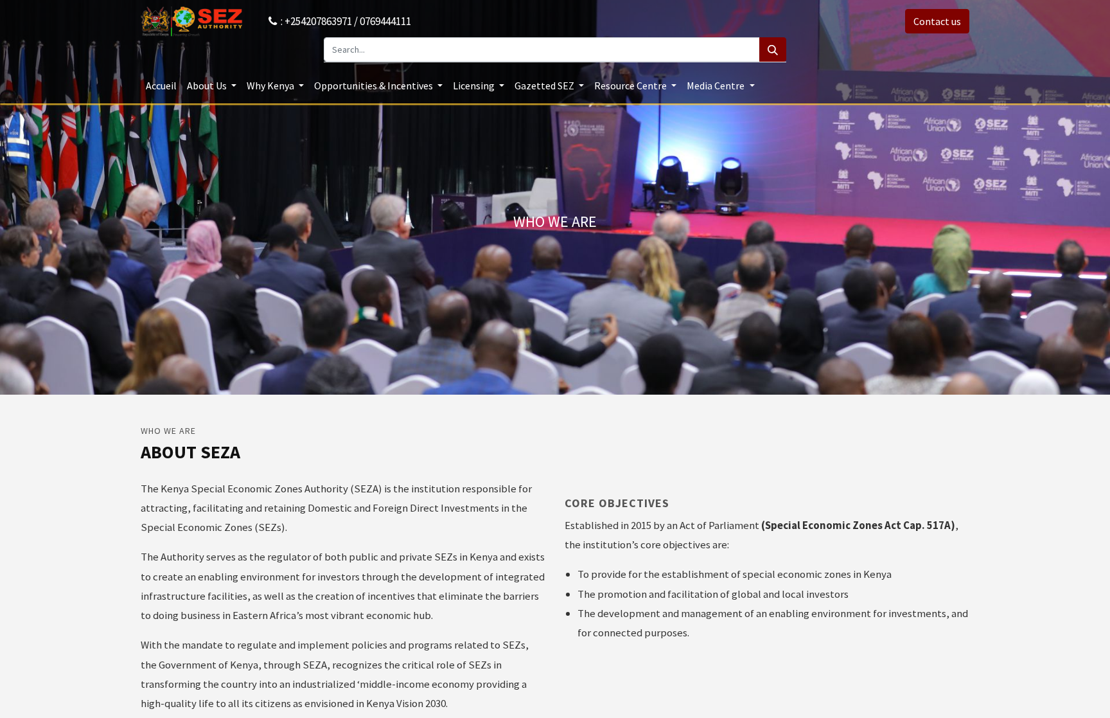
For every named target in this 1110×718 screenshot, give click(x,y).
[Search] (772, 49)
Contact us (937, 21)
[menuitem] (161, 85)
